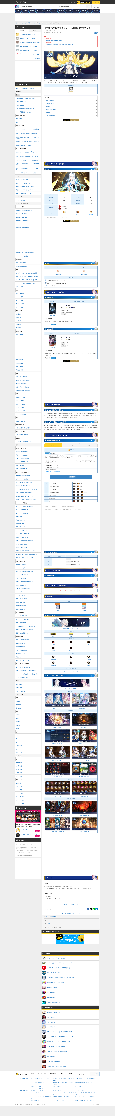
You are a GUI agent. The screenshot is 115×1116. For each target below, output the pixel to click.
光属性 (53, 651)
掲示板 (34, 31)
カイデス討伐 (19, 307)
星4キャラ (18, 704)
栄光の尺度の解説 (20, 609)
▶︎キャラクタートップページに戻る (71, 628)
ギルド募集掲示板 (20, 691)
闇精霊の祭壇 (19, 370)
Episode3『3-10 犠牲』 (22, 217)
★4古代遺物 (19, 766)
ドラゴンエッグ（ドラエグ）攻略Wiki (61, 1096)
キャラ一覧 (76, 11)
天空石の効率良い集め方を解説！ (24, 492)
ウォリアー (53, 665)
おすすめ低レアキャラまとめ (23, 486)
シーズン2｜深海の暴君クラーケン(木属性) (26, 280)
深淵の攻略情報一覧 (84, 815)
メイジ (88, 665)
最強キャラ (40, 11)
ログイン (97, 2)
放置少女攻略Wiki (35, 1100)
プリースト (19, 738)
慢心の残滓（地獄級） (21, 266)
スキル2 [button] (77, 214)
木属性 (88, 645)
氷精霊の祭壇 (19, 359)
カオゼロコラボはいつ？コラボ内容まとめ (26, 133)
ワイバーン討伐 (20, 293)
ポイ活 (73, 2)
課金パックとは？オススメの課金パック (26, 670)
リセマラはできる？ (57, 727)
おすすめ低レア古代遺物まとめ (24, 482)
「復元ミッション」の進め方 (23, 458)
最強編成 (61, 11)
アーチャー (53, 659)
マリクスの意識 (20, 407)
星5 (66, 191)
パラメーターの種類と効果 (22, 619)
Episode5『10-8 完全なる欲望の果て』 (26, 252)
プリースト (70, 659)
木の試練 (18, 321)
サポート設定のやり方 (21, 547)
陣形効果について (20, 520)
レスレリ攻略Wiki (35, 1093)
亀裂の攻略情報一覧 (84, 832)
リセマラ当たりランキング (22, 179)
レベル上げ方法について (22, 509)
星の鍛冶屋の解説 (20, 602)
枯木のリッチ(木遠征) (21, 383)
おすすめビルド (50, 104)
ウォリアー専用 (20, 797)
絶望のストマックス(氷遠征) (23, 380)
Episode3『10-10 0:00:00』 (23, 224)
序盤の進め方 (84, 727)
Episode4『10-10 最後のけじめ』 (24, 227)
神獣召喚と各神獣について (22, 633)
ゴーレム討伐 (19, 297)
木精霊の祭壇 (19, 363)
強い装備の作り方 (58, 777)
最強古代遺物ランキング (84, 708)
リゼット (48, 40)
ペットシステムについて (22, 575)
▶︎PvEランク (84, 274)
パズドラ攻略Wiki (57, 1086)
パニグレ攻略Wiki (57, 1091)
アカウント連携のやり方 (22, 677)
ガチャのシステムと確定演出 (23, 667)
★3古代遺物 (19, 769)
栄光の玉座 (52, 315)
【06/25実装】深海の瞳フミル (23, 112)
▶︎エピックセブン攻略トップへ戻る (25, 88)
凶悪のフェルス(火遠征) (22, 376)
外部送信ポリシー (54, 1074)
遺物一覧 (84, 11)
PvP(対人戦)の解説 (21, 564)
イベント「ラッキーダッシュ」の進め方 (26, 173)
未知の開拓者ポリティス (56, 40)
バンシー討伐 (19, 300)
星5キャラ (49, 923)
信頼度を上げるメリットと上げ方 (24, 557)
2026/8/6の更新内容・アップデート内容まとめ (27, 142)
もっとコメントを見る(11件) (71, 904)
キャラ (48, 920)
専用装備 (48, 113)
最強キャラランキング (58, 708)
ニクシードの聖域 (20, 404)
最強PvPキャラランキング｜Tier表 (25, 186)
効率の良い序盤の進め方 (22, 451)
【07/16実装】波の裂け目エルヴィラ (25, 108)
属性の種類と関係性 (21, 622)
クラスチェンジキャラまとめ (23, 479)
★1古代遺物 (19, 776)
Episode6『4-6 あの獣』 (22, 256)
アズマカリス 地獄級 (21, 414)
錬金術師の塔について (21, 646)
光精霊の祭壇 (19, 366)
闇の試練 (18, 327)
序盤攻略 (32, 11)
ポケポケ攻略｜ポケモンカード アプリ (83, 1082)
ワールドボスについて (21, 592)
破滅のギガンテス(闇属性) (22, 387)
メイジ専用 (19, 790)
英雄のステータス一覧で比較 (71, 671)
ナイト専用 (19, 786)
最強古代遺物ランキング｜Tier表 (24, 193)
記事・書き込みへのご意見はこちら (72, 913)
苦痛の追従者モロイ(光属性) (23, 390)
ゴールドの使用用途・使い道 (23, 588)
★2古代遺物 (19, 773)
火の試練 (18, 314)
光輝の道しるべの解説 (21, 599)
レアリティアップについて (22, 513)
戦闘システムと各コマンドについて (25, 629)
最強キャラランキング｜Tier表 (23, 183)
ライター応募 (94, 1074)
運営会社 (71, 1074)
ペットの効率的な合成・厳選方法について (26, 489)
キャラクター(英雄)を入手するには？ (25, 506)
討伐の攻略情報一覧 (57, 815)
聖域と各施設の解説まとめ (22, 640)
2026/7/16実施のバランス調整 (23, 145)
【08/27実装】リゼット (22, 101)
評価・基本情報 (50, 101)
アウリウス (52, 347)
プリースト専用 (20, 803)
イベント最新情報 (20, 200)
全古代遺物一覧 (84, 796)
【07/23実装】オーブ (21, 105)
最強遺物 (68, 11)
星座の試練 (19, 119)
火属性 (53, 645)
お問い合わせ (63, 1074)
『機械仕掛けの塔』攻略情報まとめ (25, 428)
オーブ (84, 610)
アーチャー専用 (20, 800)
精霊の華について (20, 527)
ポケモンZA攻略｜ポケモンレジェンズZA (40, 1079)
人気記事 (22, 31)
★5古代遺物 (19, 762)
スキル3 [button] (91, 214)
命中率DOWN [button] (57, 471)
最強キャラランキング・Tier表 (27, 38)
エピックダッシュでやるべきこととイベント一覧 (27, 168)
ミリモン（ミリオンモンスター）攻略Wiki (84, 1100)
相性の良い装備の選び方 (22, 537)
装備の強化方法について (22, 523)
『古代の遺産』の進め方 (22, 434)
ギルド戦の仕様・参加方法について (25, 571)
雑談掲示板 (19, 684)
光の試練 (18, 324)
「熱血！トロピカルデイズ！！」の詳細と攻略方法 (27, 164)
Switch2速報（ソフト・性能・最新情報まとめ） (86, 1079)
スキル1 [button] (64, 214)
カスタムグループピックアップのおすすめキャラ (27, 152)
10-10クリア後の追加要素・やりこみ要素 (26, 499)
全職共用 (18, 783)
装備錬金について (20, 657)
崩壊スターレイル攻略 (36, 1086)
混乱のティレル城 (20, 397)
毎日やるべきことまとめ (57, 744)
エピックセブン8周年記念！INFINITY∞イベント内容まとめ (30, 42)
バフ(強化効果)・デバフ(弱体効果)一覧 (25, 626)
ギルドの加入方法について (22, 568)
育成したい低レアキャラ (57, 760)
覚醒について (19, 516)
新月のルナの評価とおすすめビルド (28, 46)
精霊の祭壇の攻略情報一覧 (58, 832)
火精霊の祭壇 (19, 334)
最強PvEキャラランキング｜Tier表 (28, 50)
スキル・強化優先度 (51, 110)
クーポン (96, 11)
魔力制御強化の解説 (21, 605)
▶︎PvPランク (58, 274)
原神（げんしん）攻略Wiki (37, 1091)
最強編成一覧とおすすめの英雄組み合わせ (26, 554)
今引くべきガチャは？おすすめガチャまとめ (27, 156)
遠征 (17, 122)
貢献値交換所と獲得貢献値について (25, 581)
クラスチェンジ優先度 (84, 760)
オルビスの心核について (22, 650)
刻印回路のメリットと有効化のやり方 (25, 551)
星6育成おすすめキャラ (84, 744)
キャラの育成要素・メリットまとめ (25, 462)
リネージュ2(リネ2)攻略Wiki (59, 1100)
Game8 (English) (80, 1074)
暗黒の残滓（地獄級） (21, 263)
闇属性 (70, 651)
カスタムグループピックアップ (67, 44)
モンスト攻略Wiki (79, 1086)
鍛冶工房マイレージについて (23, 660)
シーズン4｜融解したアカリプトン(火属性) (26, 273)
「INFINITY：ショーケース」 (52, 44)
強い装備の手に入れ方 (84, 777)
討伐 (90, 11)
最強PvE (54, 11)
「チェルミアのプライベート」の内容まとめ (27, 160)
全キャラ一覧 (58, 796)
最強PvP (47, 11)
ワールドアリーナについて (22, 595)
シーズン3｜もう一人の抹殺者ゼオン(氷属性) (27, 276)
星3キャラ (18, 708)
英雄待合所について (21, 578)
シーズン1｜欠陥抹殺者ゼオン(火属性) (25, 283)
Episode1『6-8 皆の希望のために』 (25, 210)
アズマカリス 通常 (20, 411)
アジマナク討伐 (20, 304)
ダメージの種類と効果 (21, 616)
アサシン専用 (19, 793)
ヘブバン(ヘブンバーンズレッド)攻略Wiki (84, 1096)
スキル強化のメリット (21, 544)
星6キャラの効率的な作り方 (23, 475)
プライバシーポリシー (42, 1074)
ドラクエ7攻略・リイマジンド (37, 1082)
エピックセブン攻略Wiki (50, 917)
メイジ (18, 742)
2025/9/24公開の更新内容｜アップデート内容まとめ (30, 34)
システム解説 (19, 286)
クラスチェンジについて (22, 530)
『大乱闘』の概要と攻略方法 (23, 441)
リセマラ (25, 11)
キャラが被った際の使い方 (22, 533)
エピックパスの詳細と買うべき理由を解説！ (27, 674)
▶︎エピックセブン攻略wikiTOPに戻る (70, 689)
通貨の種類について (21, 585)
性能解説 (48, 107)
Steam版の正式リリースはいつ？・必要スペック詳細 (27, 137)
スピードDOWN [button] (48, 471)
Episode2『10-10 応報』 (22, 213)
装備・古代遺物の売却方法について (25, 540)
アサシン (89, 659)
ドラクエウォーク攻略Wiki (37, 1088)
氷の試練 (18, 317)
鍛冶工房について (20, 643)
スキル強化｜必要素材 (70, 477)
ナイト (76, 191)
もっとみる (37, 58)
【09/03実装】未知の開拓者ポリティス (25, 98)
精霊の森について (20, 653)
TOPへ (18, 11)
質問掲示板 (19, 687)
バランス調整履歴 (50, 116)
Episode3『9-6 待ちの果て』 (23, 220)
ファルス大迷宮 (20, 400)
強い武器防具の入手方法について (24, 496)
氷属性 (70, 645)
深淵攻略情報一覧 (20, 421)
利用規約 (33, 1074)
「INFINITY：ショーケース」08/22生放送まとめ (30, 54)
